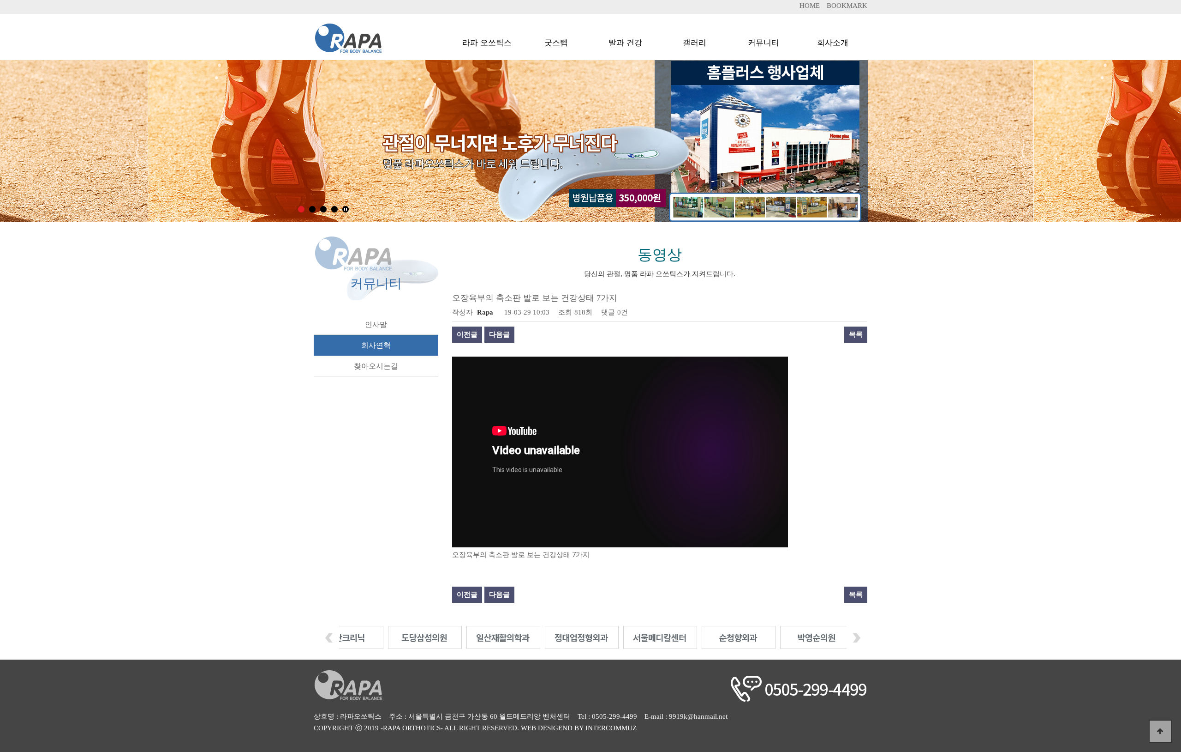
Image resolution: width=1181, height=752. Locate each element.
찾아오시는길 (376, 366)
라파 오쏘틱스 (487, 38)
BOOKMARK (847, 5)
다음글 (499, 334)
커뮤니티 (763, 38)
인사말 (376, 324)
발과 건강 (625, 38)
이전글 (467, 334)
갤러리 (694, 38)
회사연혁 (376, 345)
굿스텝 (556, 38)
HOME (809, 5)
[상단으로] (1160, 731)
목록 (856, 334)
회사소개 (832, 38)
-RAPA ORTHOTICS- (412, 728)
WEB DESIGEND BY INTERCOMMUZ (579, 728)
